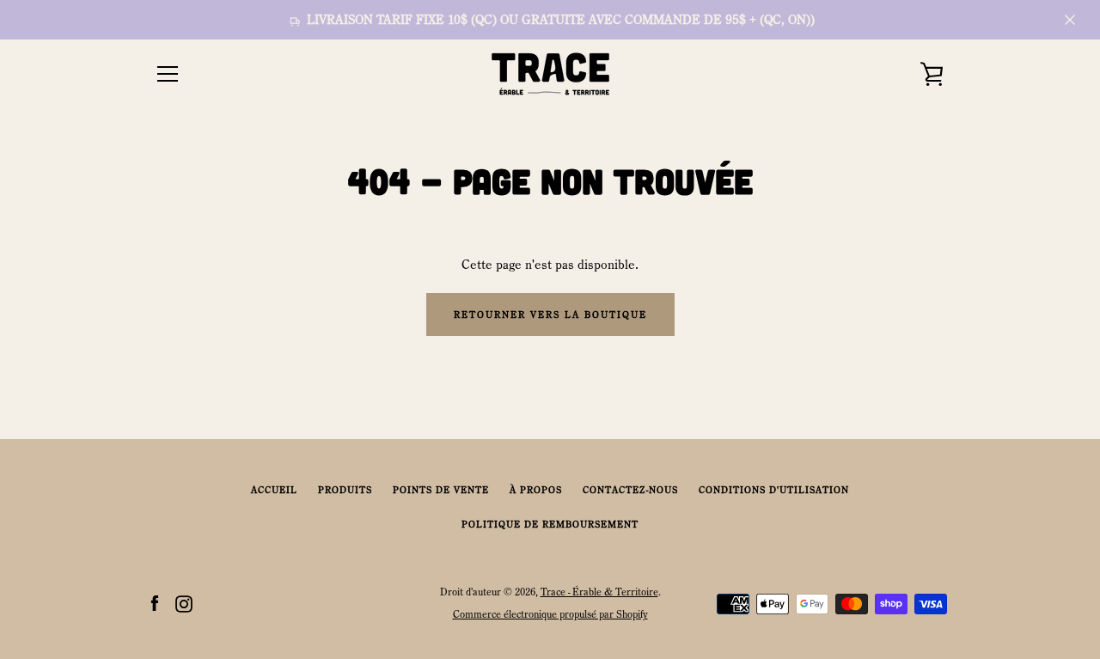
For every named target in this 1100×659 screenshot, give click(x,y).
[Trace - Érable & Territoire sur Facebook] (154, 602)
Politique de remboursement (550, 524)
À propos (536, 490)
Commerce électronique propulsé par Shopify (550, 613)
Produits (345, 490)
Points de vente (441, 490)
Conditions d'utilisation (774, 490)
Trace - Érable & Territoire (599, 591)
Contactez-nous (630, 490)
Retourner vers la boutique (550, 314)
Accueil (274, 490)
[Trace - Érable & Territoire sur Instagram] (183, 602)
